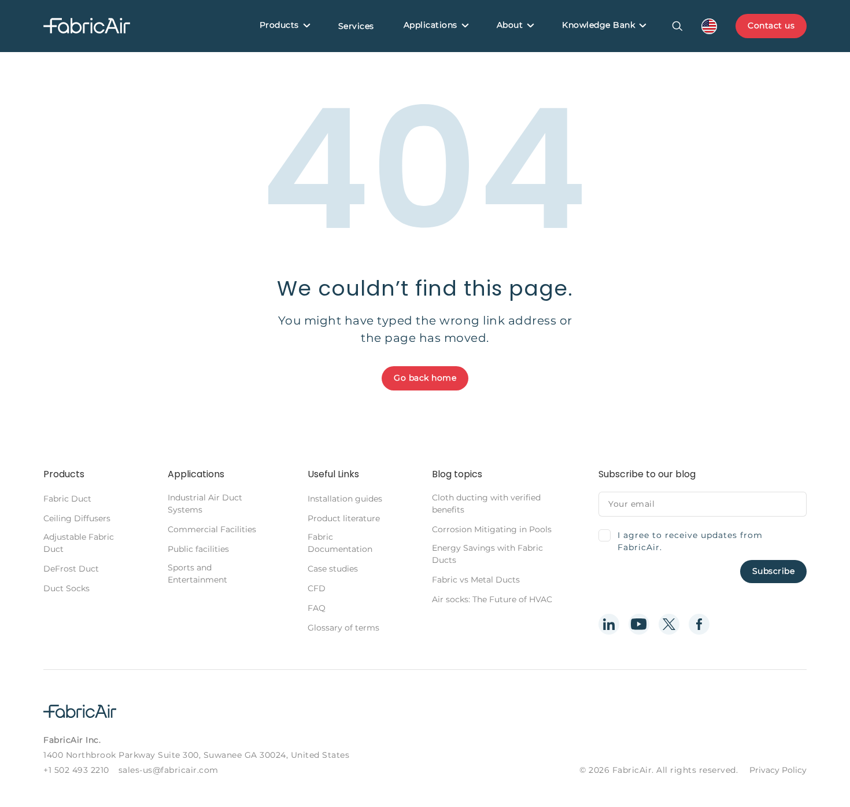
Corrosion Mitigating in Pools (492, 529)
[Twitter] (669, 624)
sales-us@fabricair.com (169, 770)
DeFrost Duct (71, 568)
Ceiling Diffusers (76, 518)
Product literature (344, 518)
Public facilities (198, 549)
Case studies (333, 568)
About (510, 25)
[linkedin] (608, 624)
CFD (317, 588)
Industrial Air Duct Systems (205, 503)
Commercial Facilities (212, 529)
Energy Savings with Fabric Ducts (487, 554)
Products (279, 25)
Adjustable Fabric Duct (78, 543)
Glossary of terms (343, 627)
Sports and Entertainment (197, 573)
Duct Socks (66, 588)
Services (356, 26)
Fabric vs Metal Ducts (476, 579)
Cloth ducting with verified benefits (486, 503)
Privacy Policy (778, 770)
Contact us (771, 25)
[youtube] (639, 624)
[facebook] (699, 624)
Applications (430, 25)
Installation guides (345, 498)
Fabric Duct (67, 498)
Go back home (425, 378)
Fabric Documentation (340, 543)
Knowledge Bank (598, 25)
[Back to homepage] (86, 26)
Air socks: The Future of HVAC (492, 599)
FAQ (317, 608)
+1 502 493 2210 (76, 770)
